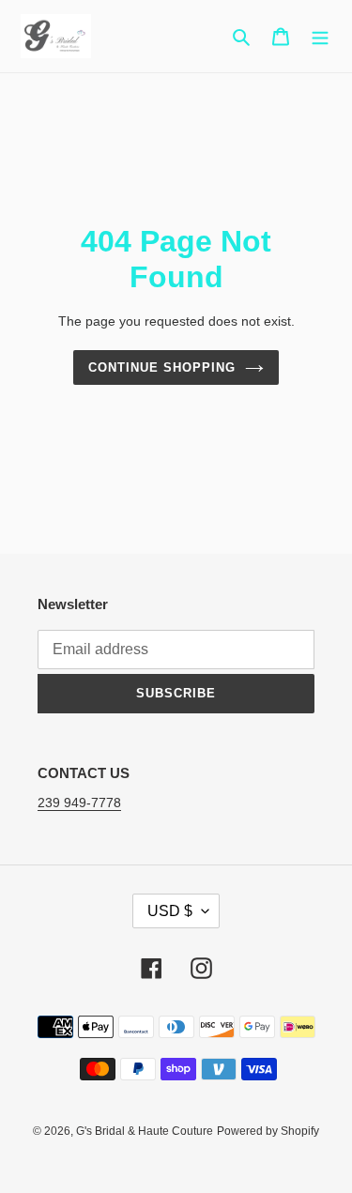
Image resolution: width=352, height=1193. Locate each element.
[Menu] (320, 36)
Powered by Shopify (268, 1131)
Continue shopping (162, 367)
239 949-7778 (79, 802)
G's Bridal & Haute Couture (144, 1131)
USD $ (169, 911)
